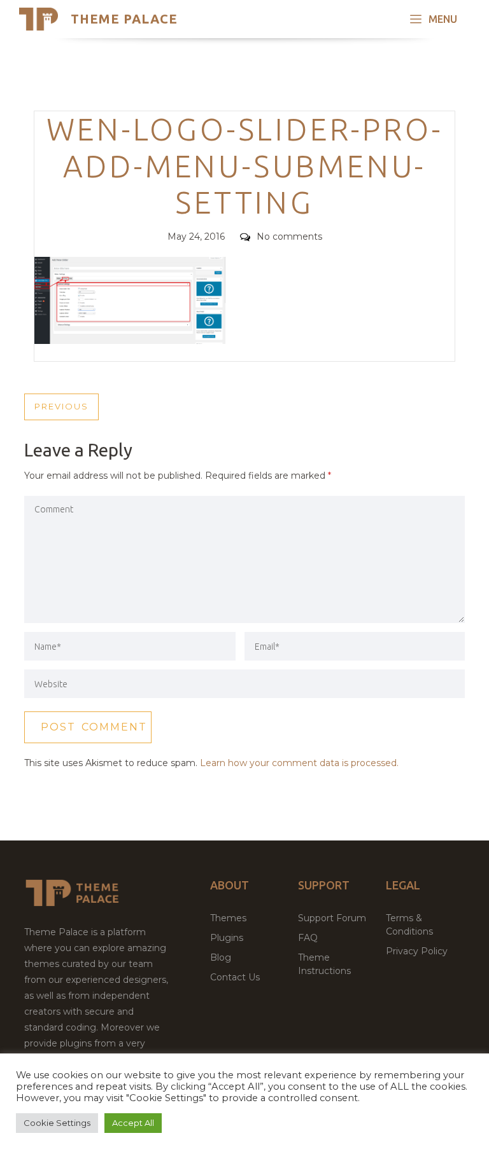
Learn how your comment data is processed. (299, 763)
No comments (289, 236)
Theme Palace (124, 18)
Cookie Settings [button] (57, 1123)
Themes (228, 918)
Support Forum (332, 918)
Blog (220, 957)
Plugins (226, 937)
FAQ (308, 937)
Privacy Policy (417, 951)
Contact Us (235, 977)
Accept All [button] (133, 1123)
